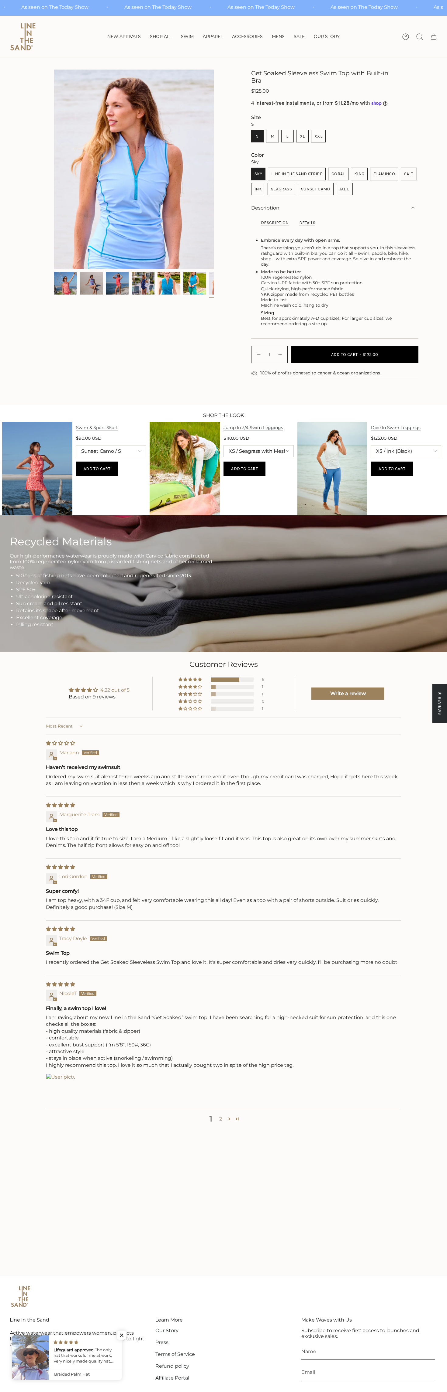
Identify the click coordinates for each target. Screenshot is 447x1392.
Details (307, 222)
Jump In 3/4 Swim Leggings (253, 427)
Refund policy (172, 1366)
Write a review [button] (348, 693)
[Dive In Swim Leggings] (332, 468)
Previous (54, 169)
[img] (60, 743)
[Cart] (434, 37)
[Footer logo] (20, 1296)
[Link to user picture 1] (60, 1088)
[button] (187, 37)
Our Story (166, 1330)
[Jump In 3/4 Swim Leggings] (185, 468)
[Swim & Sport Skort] (37, 468)
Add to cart (97, 468)
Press (161, 1342)
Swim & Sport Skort (97, 427)
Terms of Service (175, 1354)
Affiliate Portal (172, 1378)
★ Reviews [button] (439, 703)
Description (265, 208)
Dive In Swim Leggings (396, 427)
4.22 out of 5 (115, 690)
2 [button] (220, 1119)
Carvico (269, 282)
